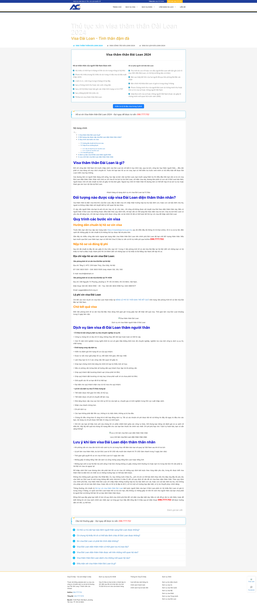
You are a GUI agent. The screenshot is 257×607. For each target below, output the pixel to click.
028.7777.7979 (159, 1)
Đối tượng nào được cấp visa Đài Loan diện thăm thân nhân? (101, 137)
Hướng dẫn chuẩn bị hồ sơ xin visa (93, 143)
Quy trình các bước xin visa (89, 139)
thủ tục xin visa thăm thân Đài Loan (109, 488)
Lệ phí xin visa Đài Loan (92, 150)
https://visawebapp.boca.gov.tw (119, 230)
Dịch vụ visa (130, 7)
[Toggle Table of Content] (74, 133)
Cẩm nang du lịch (166, 7)
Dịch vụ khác (147, 7)
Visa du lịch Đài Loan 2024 (153, 46)
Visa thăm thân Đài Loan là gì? (89, 135)
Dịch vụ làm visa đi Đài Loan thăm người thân (95, 155)
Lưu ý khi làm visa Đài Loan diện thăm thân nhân (96, 157)
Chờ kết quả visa (88, 152)
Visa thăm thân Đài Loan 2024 (89, 46)
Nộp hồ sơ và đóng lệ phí (90, 145)
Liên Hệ (183, 7)
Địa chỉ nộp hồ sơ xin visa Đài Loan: (95, 148)
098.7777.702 (178, 1)
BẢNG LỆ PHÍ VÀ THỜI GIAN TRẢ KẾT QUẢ (132, 300)
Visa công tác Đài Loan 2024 (122, 46)
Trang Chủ (117, 7)
